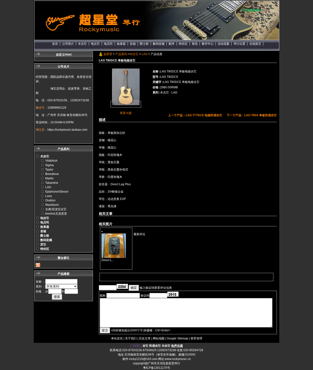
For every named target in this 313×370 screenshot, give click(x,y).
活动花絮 (223, 44)
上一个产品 (195, 115)
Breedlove (52, 174)
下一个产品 (252, 115)
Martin (49, 178)
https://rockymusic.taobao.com (67, 129)
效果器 (121, 44)
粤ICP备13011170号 (156, 368)
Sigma (49, 165)
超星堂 (107, 54)
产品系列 (121, 54)
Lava (48, 196)
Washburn (52, 205)
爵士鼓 (144, 44)
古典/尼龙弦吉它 (56, 209)
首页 (55, 44)
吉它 (145, 345)
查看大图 (126, 113)
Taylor (49, 169)
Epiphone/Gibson (56, 191)
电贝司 (108, 44)
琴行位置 (239, 44)
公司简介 (68, 44)
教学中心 (207, 44)
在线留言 (255, 44)
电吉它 (95, 44)
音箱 (133, 44)
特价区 (183, 44)
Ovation (50, 200)
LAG (144, 54)
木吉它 (82, 44)
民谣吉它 (155, 345)
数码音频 (159, 44)
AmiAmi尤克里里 (56, 213)
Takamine (51, 183)
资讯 (195, 44)
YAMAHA (51, 160)
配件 (172, 44)
